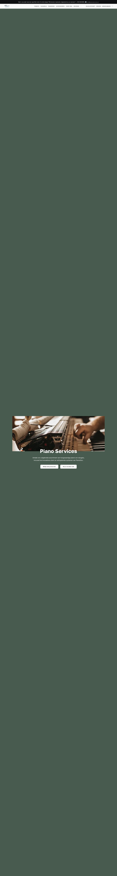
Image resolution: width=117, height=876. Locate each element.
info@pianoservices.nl (93, 2)
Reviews (76, 6)
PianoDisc (51, 6)
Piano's (36, 6)
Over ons (69, 6)
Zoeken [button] (98, 6)
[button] (7, 6)
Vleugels (44, 6)
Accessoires (60, 6)
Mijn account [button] (90, 6)
